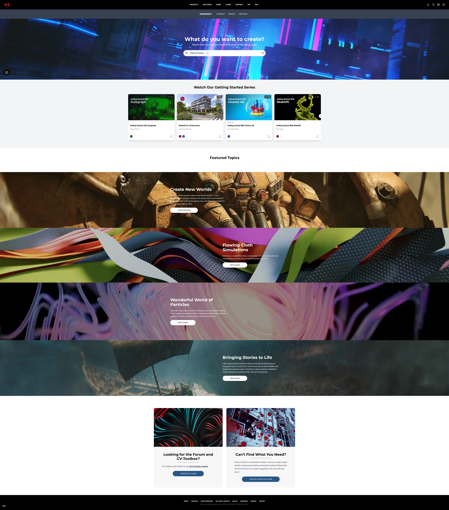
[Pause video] (7, 72)
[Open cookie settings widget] (4, 506)
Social (235, 501)
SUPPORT (239, 4)
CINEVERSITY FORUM (188, 474)
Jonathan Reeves (185, 129)
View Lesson (183, 323)
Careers (194, 501)
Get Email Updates (223, 501)
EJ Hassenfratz (233, 129)
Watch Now (235, 265)
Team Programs (207, 501)
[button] (321, 120)
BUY (256, 4)
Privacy (262, 501)
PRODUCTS (194, 4)
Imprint (253, 501)
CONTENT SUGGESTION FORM (261, 479)
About (186, 501)
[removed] (171, 136)
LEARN (228, 4)
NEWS (218, 4)
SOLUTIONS (207, 4)
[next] (321, 116)
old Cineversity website (198, 466)
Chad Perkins (135, 129)
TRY (249, 4)
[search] (263, 53)
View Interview (184, 210)
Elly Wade (279, 129)
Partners (244, 501)
